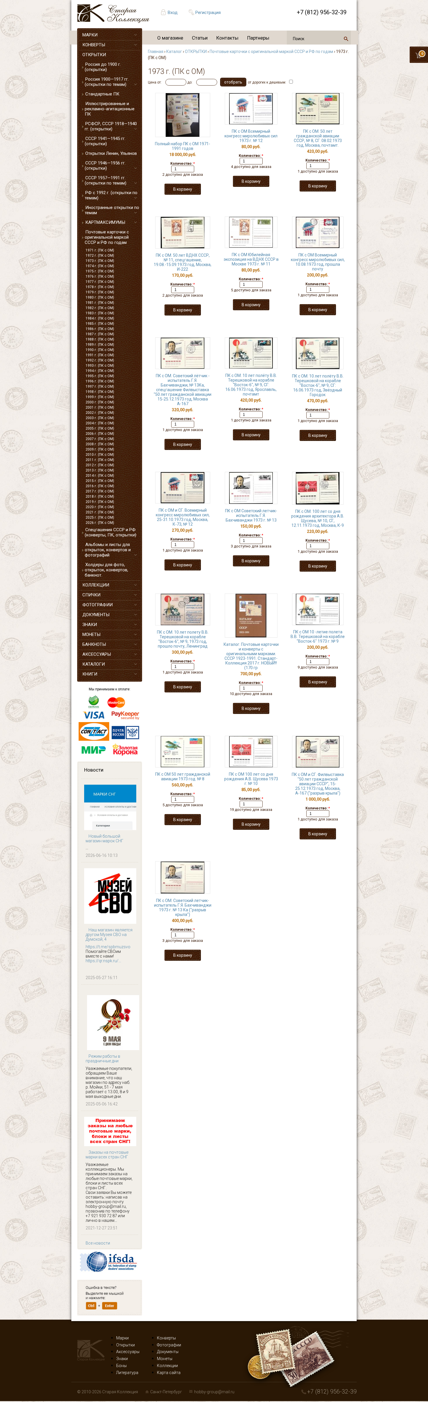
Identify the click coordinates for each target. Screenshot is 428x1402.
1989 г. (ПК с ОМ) (100, 345)
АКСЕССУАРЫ (96, 654)
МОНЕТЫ (91, 634)
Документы (167, 1351)
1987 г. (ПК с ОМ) (100, 334)
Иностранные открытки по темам (112, 210)
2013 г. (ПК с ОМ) (100, 470)
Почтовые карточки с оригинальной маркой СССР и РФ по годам (107, 237)
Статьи (200, 38)
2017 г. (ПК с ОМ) (100, 491)
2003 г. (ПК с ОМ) (100, 418)
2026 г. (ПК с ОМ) (100, 523)
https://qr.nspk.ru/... (103, 960)
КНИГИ (89, 674)
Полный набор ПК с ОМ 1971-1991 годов (182, 146)
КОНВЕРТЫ (93, 44)
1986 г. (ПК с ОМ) (100, 329)
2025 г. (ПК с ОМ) (100, 517)
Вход (173, 12)
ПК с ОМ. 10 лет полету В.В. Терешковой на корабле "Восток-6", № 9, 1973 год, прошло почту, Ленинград (182, 639)
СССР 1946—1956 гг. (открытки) (105, 165)
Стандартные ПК (102, 94)
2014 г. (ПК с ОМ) (100, 476)
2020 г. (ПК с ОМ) (100, 507)
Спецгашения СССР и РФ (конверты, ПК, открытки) (110, 532)
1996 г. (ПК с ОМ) (100, 381)
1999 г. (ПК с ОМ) (100, 397)
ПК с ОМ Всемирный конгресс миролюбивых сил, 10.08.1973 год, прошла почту (318, 262)
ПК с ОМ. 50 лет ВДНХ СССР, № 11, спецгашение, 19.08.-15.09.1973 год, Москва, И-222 (182, 262)
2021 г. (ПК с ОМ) (100, 512)
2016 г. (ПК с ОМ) (100, 486)
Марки (122, 1338)
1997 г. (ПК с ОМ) (100, 386)
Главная (155, 51)
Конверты (166, 1338)
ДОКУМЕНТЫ (95, 614)
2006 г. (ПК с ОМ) (100, 434)
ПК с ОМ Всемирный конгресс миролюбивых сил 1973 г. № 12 (250, 136)
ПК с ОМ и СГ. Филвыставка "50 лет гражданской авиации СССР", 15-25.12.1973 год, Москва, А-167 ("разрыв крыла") (318, 783)
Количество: (182, 164)
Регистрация (208, 12)
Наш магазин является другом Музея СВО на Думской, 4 (109, 935)
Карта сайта (169, 1372)
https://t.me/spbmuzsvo (108, 946)
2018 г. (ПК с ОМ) (100, 496)
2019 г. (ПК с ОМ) (100, 502)
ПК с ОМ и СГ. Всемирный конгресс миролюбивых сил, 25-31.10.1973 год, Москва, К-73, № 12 (183, 517)
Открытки (125, 1345)
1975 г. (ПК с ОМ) (100, 271)
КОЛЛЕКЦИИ (95, 585)
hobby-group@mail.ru (214, 1391)
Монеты (164, 1358)
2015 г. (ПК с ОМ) (100, 481)
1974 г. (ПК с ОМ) (100, 266)
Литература (127, 1372)
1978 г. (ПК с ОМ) (100, 287)
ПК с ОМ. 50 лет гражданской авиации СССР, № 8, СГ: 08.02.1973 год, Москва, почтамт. (318, 138)
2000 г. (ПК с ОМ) (100, 402)
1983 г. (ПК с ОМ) (100, 313)
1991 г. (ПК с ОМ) (100, 355)
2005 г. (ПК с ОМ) (100, 428)
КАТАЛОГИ (93, 664)
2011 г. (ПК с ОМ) (100, 460)
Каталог (174, 51)
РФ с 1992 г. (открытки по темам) (111, 195)
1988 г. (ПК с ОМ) (100, 339)
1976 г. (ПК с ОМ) (100, 276)
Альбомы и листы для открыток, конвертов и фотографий (108, 550)
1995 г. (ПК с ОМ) (100, 376)
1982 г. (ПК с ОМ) (100, 308)
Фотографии (169, 1345)
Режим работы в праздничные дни (103, 1058)
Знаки (122, 1358)
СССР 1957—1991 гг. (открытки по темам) (105, 180)
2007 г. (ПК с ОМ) (100, 439)
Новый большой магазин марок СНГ (104, 838)
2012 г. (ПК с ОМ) (100, 465)
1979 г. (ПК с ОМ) (100, 292)
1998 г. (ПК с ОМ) (100, 392)
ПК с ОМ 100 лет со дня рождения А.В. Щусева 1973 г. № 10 (251, 779)
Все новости (98, 1243)
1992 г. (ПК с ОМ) (100, 360)
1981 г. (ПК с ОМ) (100, 303)
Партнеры (258, 38)
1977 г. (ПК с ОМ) (100, 282)
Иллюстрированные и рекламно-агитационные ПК (110, 109)
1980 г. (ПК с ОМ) (100, 297)
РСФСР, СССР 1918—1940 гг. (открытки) (111, 126)
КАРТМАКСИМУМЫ (105, 222)
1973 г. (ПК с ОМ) (100, 261)
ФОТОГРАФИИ (97, 604)
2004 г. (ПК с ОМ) (100, 423)
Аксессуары (127, 1351)
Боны (121, 1365)
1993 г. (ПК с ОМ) (100, 366)
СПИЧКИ (91, 595)
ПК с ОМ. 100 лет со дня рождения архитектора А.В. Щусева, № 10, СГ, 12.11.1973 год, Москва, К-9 (317, 518)
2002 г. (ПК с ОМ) (100, 413)
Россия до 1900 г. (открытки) (103, 67)
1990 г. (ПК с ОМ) (100, 350)
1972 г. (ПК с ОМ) (100, 256)
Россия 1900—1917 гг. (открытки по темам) (107, 82)
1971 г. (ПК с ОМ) (100, 250)
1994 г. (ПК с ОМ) (100, 371)
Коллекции (167, 1365)
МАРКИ (90, 35)
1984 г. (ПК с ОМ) (100, 318)
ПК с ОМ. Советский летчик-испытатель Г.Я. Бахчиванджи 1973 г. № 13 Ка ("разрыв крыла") (182, 907)
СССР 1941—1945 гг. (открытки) (105, 141)
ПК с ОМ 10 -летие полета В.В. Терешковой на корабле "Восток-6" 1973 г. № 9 (318, 637)
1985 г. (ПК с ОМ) (100, 324)
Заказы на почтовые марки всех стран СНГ (107, 1154)
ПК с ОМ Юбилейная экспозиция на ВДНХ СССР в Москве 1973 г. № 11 (251, 259)
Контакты (227, 38)
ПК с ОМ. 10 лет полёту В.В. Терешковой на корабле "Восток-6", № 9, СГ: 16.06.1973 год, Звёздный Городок (318, 385)
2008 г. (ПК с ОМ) (100, 444)
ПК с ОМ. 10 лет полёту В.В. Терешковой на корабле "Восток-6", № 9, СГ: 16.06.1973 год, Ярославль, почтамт (251, 384)
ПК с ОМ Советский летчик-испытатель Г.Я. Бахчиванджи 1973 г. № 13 (251, 515)
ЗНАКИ (89, 624)
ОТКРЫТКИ (94, 54)
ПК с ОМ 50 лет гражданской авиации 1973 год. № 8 (182, 776)
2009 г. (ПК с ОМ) (100, 449)
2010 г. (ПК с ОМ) (100, 455)
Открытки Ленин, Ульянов (111, 153)
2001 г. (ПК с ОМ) (100, 407)
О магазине (170, 38)
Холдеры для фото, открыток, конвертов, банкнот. (106, 570)
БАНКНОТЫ (94, 644)
